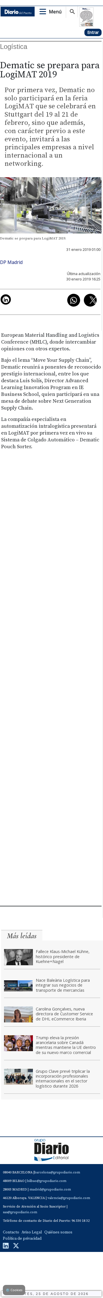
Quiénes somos (58, 1232)
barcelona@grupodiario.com (57, 1172)
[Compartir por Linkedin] (5, 299)
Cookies (14, 1290)
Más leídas (22, 936)
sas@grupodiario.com (20, 1212)
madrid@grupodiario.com (50, 1189)
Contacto (11, 1232)
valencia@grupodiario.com (68, 1198)
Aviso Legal (31, 1232)
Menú (55, 12)
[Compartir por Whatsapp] (73, 300)
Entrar (93, 32)
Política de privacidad (22, 1238)
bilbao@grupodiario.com (46, 1181)
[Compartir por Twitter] (90, 300)
